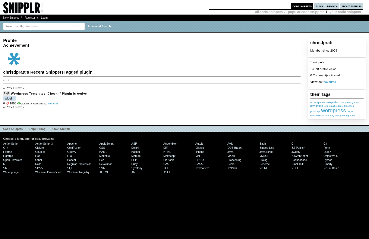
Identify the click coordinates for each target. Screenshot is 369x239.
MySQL (264, 155)
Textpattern (202, 168)
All (5, 80)
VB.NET (264, 168)
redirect (339, 106)
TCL (165, 168)
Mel (197, 155)
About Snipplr (60, 129)
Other (38, 160)
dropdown (315, 115)
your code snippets (345, 12)
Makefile (104, 155)
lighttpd (8, 155)
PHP (7, 93)
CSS (102, 147)
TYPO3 (232, 168)
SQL (70, 168)
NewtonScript (299, 155)
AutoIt (199, 143)
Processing (234, 160)
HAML (103, 151)
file (322, 115)
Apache (72, 143)
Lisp (37, 155)
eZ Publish (298, 147)
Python (328, 160)
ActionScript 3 (44, 143)
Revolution (105, 164)
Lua (69, 155)
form (326, 106)
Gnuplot (40, 151)
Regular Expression (79, 164)
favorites (330, 81)
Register (30, 17)
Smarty (328, 164)
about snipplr (351, 6)
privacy (332, 6)
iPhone (199, 151)
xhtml (341, 102)
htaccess (349, 106)
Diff (165, 147)
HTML (167, 151)
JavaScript (266, 151)
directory (329, 115)
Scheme (264, 164)
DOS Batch (234, 147)
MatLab (136, 155)
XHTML (104, 172)
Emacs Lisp (266, 147)
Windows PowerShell (48, 172)
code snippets (302, 6)
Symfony (136, 168)
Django (199, 147)
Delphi (135, 147)
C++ (6, 147)
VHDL (295, 168)
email (332, 106)
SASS (199, 164)
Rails (38, 164)
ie (311, 102)
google (317, 102)
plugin (350, 111)
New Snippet (11, 17)
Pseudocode (299, 160)
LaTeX (327, 151)
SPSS (39, 168)
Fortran (7, 151)
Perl (101, 160)
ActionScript (10, 143)
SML (6, 168)
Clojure (39, 147)
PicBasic (168, 160)
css (356, 102)
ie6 (323, 102)
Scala (230, 164)
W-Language (11, 172)
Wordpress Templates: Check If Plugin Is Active (49, 93)
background (348, 115)
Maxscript (169, 155)
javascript (315, 111)
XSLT (166, 172)
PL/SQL (200, 160)
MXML (231, 155)
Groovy (71, 151)
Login (44, 17)
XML (134, 172)
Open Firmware (12, 160)
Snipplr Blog (37, 129)
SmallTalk (297, 164)
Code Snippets (13, 129)
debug (338, 115)
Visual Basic (331, 168)
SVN (102, 168)
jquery (349, 102)
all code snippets (269, 12)
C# (325, 143)
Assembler (170, 143)
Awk (230, 143)
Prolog (263, 160)
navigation (316, 105)
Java (230, 151)
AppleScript (106, 143)
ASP (134, 143)
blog (319, 6)
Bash (262, 143)
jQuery (295, 151)
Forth (327, 147)
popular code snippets (306, 12)
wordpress (333, 110)
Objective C (331, 155)
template (332, 102)
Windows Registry (78, 172)
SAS (166, 164)
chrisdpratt (52, 103)
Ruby (134, 164)
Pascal (71, 160)
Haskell (136, 151)
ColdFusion (74, 147)
